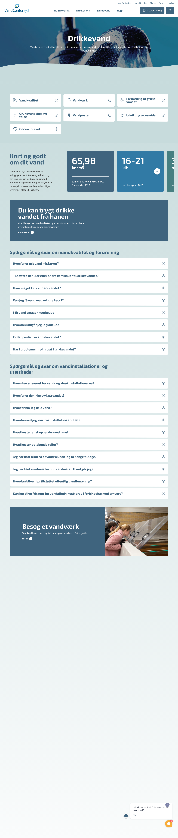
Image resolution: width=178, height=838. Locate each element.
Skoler (153, 3)
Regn (120, 10)
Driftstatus (126, 3)
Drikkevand (83, 10)
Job (145, 3)
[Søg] (170, 10)
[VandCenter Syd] (16, 8)
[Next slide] (157, 171)
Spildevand (103, 10)
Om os (161, 3)
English (170, 3)
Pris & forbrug (61, 10)
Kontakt (137, 3)
